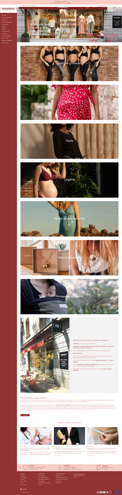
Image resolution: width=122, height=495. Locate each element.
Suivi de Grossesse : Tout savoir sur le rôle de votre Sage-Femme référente (35, 449)
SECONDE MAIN (5, 24)
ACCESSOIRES (4, 33)
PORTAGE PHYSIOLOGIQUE (7, 40)
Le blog (21, 482)
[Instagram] (23, 489)
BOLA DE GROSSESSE (6, 35)
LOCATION (4, 26)
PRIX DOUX (4, 15)
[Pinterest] (25, 489)
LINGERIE (3, 29)
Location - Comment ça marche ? (62, 477)
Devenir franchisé (23, 481)
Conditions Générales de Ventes (44, 482)
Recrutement (22, 479)
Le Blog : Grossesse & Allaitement (69, 422)
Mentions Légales (41, 481)
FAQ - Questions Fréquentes (43, 477)
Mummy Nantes (26, 492)
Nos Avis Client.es (23, 477)
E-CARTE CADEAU (5, 42)
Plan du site (40, 484)
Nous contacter (23, 484)
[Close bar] (121, 1)
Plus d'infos (23, 458)
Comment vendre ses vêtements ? (62, 479)
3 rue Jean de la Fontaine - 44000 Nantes (28, 5)
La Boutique (22, 475)
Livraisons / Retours (41, 475)
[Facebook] (21, 489)
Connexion (100, 5)
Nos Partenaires (58, 482)
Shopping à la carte (59, 475)
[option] (69, 24)
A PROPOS (22, 474)
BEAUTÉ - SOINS (5, 38)
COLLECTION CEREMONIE (7, 22)
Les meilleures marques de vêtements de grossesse (67, 449)
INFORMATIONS (41, 474)
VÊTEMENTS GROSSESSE (7, 17)
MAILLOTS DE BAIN (5, 31)
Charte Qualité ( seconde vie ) (43, 479)
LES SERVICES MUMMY (60, 474)
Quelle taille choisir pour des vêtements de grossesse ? (101, 449)
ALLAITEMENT (4, 19)
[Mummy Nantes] (8, 9)
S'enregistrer (105, 5)
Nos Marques (58, 481)
